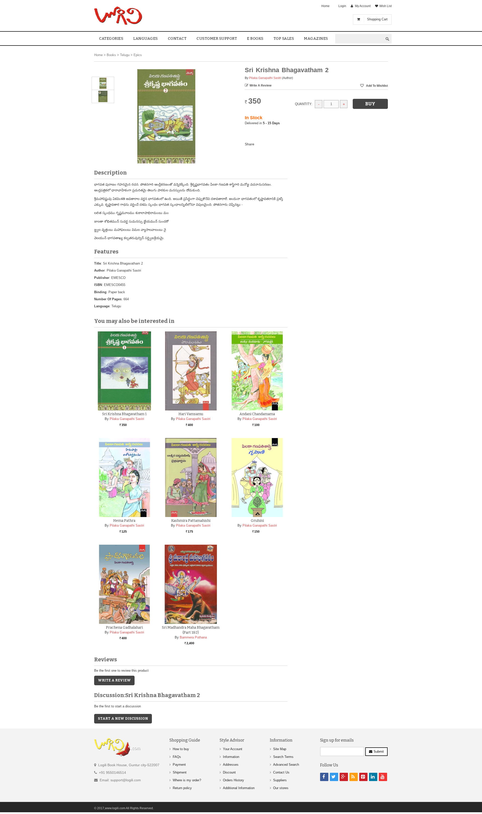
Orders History (233, 780)
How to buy (181, 749)
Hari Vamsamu (190, 414)
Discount (229, 772)
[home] (118, 16)
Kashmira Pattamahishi (190, 521)
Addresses (230, 764)
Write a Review (260, 85)
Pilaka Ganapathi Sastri (265, 78)
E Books (255, 38)
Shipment (180, 772)
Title (97, 263)
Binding (100, 292)
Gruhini (257, 521)
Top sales (284, 38)
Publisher (101, 278)
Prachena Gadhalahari (124, 627)
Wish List (385, 6)
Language (101, 306)
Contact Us (281, 772)
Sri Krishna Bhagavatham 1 (124, 414)
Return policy (182, 788)
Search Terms (283, 757)
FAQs (177, 757)
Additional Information (239, 788)
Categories (111, 38)
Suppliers (280, 780)
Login (342, 6)
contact (177, 38)
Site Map (279, 749)
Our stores (280, 788)
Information (231, 757)
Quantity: (303, 104)
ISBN (98, 285)
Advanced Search (286, 764)
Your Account (232, 749)
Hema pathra (124, 521)
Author (99, 270)
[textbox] (359, 39)
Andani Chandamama (257, 414)
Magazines (316, 38)
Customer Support (217, 38)
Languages (145, 38)
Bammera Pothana (193, 637)
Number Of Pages (108, 299)
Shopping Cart (377, 19)
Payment (179, 764)
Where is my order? (187, 780)
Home (325, 6)
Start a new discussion (123, 718)
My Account (363, 6)
